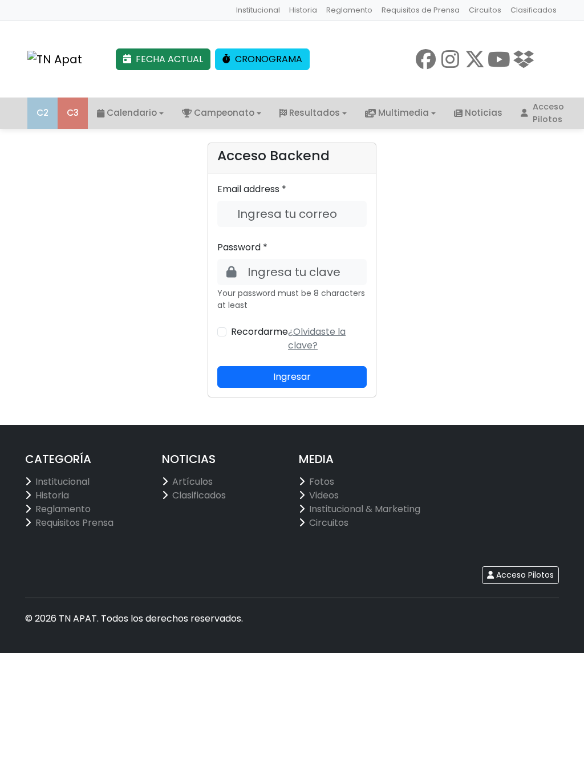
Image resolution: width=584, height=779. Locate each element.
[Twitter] (475, 59)
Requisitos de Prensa (421, 10)
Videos (324, 495)
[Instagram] (450, 59)
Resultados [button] (314, 113)
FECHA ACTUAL (169, 59)
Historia (303, 10)
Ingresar (292, 376)
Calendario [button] (132, 113)
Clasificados (533, 10)
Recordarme (259, 331)
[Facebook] (426, 59)
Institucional (258, 10)
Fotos (321, 481)
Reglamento (349, 10)
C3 (73, 113)
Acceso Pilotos (548, 113)
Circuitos (485, 10)
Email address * (251, 189)
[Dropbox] (524, 59)
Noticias (483, 113)
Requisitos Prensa (74, 522)
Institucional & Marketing (364, 509)
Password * (242, 247)
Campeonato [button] (224, 113)
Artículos (192, 481)
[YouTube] (499, 59)
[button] (317, 338)
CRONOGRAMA (268, 59)
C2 (42, 113)
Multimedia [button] (403, 113)
